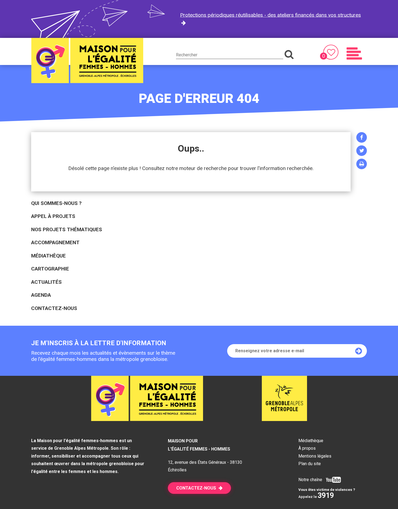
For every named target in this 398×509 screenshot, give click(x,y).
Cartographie (50, 269)
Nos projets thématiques (66, 229)
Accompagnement (55, 242)
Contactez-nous (54, 308)
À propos (307, 448)
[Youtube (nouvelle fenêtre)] (332, 479)
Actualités (46, 282)
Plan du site (309, 463)
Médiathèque (48, 256)
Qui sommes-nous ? (56, 203)
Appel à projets (53, 216)
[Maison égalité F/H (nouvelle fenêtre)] (284, 419)
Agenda (41, 295)
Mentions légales (314, 456)
